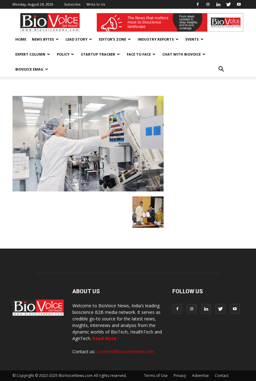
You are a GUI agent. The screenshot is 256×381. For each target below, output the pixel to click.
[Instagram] (208, 4)
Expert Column (30, 54)
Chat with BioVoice (181, 54)
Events (192, 39)
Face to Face (139, 54)
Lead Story (76, 39)
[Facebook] (197, 4)
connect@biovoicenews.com (125, 351)
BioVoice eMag (29, 69)
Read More (104, 338)
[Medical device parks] (148, 226)
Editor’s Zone (112, 39)
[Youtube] (239, 4)
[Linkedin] (218, 4)
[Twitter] (228, 4)
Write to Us (95, 4)
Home (20, 39)
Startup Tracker (98, 54)
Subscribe (72, 4)
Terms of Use (156, 375)
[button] (221, 69)
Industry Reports (156, 39)
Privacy (180, 375)
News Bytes (43, 39)
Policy (63, 54)
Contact (222, 375)
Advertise (200, 375)
